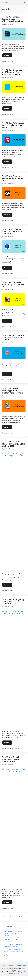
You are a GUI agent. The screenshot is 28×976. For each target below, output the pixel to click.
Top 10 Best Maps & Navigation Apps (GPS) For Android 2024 (13, 443)
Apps (11, 61)
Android (6, 61)
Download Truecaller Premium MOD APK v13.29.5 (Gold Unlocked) (13, 940)
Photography (18, 748)
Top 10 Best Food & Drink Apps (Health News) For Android (13, 337)
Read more (7, 55)
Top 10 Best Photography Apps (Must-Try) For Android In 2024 (13, 601)
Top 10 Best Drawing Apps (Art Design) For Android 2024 (13, 178)
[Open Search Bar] (24, 2)
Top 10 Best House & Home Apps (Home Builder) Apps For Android (13, 390)
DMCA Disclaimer (21, 965)
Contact (4, 965)
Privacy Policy (11, 965)
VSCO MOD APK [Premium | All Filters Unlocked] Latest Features (13, 933)
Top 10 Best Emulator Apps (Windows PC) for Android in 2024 (12, 231)
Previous (5, 917)
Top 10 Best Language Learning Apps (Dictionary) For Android (12, 19)
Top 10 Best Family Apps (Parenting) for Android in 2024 (13, 284)
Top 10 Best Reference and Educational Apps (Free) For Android (14, 125)
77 (19, 917)
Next (23, 917)
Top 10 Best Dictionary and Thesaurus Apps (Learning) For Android (12, 72)
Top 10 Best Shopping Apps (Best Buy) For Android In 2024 (11, 759)
